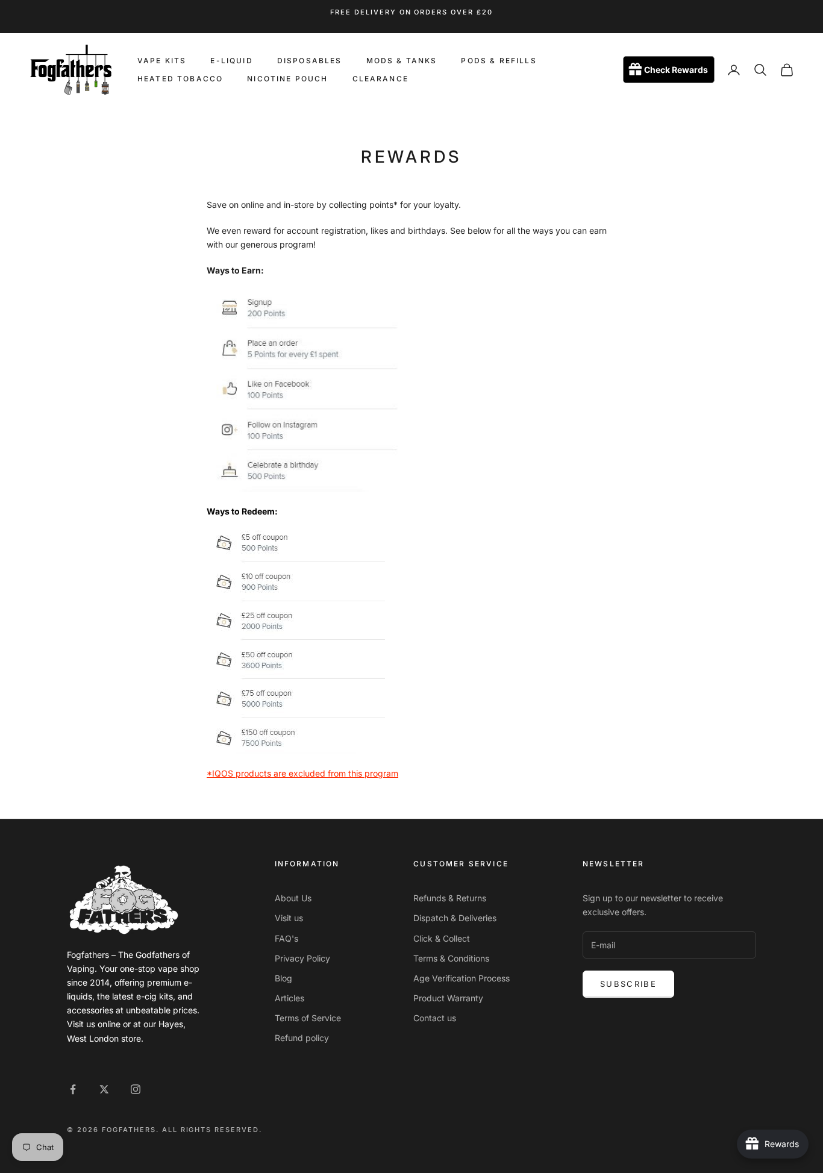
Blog (283, 978)
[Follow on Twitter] (104, 1089)
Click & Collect (441, 938)
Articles (289, 998)
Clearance (380, 78)
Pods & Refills (498, 60)
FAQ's (286, 938)
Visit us (289, 918)
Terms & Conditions (451, 958)
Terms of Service (308, 1018)
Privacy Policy (302, 958)
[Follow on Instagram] (136, 1089)
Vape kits (161, 60)
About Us (293, 898)
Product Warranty (448, 998)
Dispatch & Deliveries (454, 918)
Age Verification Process (461, 978)
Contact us (434, 1018)
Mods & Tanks (401, 60)
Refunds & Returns (449, 898)
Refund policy (302, 1038)
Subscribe (628, 984)
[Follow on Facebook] (73, 1089)
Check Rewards (676, 70)
